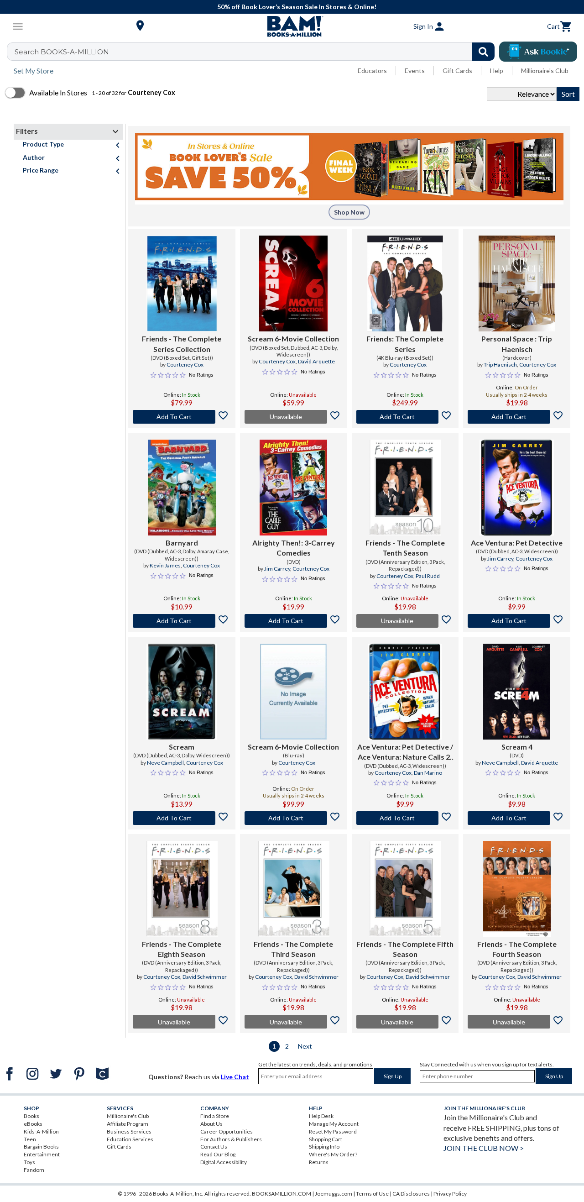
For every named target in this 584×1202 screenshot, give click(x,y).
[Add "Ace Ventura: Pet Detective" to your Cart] (517, 621)
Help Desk (321, 1116)
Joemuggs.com (333, 1193)
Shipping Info (324, 1146)
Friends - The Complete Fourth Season (517, 949)
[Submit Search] (483, 51)
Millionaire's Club (544, 70)
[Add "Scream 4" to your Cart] (517, 818)
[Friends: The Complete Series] (405, 283)
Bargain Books (41, 1146)
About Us (211, 1123)
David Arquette (316, 361)
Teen (30, 1139)
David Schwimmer (204, 976)
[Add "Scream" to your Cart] (182, 818)
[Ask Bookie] (538, 52)
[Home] (292, 26)
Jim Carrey (277, 568)
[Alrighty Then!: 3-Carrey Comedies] (293, 487)
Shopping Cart (325, 1139)
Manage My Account (334, 1123)
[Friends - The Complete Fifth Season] (405, 889)
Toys (29, 1162)
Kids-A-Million (41, 1131)
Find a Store (214, 1116)
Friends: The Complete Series (404, 343)
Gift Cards (457, 70)
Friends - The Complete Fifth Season (405, 949)
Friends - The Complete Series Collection (181, 343)
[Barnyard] (182, 487)
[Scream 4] (517, 691)
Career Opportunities (226, 1131)
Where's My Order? (333, 1154)
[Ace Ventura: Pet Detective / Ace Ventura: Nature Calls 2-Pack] (404, 691)
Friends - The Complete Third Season (293, 949)
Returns (318, 1162)
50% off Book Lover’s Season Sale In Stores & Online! (296, 6)
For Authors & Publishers (231, 1139)
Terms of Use (372, 1193)
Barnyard (182, 542)
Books (31, 1116)
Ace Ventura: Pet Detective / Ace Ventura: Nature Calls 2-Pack (405, 752)
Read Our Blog (217, 1154)
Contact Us (213, 1146)
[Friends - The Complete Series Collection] (181, 283)
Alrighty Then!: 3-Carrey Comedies (293, 547)
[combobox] (256, 51)
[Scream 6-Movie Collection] (293, 283)
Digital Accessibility (223, 1162)
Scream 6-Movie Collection (293, 338)
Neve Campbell (165, 762)
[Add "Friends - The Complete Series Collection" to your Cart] (182, 417)
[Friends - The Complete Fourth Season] (517, 889)
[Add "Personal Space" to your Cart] (517, 417)
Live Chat (235, 1077)
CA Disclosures (411, 1193)
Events (415, 70)
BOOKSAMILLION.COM (281, 1193)
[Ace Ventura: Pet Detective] (516, 487)
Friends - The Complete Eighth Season (181, 949)
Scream (181, 746)
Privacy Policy (450, 1193)
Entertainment (42, 1154)
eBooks (33, 1123)
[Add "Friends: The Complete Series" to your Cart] (405, 417)
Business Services (129, 1131)
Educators (372, 70)
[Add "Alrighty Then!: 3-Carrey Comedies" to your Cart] (294, 621)
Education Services (130, 1139)
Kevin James (165, 565)
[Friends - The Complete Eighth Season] (182, 889)
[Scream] (181, 691)
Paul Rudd (428, 575)
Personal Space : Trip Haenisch (516, 343)
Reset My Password (333, 1131)
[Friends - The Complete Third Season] (294, 889)
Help (496, 70)
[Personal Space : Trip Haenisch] (516, 283)
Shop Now (349, 212)
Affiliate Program (127, 1123)
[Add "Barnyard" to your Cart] (182, 621)
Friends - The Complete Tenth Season (405, 547)
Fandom (34, 1169)
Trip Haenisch (500, 364)
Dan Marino (428, 772)
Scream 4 (516, 746)
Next (305, 1046)
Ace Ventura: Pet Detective (517, 542)
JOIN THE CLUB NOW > (483, 1148)
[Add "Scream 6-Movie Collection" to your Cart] (294, 818)
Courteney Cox (185, 364)
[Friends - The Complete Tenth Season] (405, 487)
